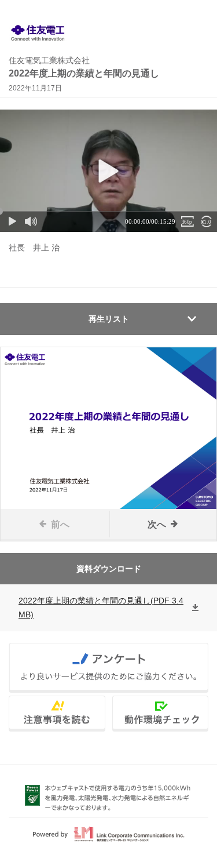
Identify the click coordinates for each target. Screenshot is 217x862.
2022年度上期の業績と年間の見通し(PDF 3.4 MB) (101, 607)
